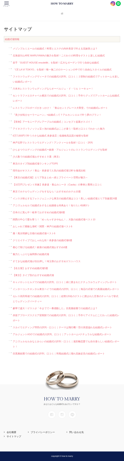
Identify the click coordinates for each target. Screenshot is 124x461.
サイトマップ (14, 436)
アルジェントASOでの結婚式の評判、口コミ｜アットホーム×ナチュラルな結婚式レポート (62, 334)
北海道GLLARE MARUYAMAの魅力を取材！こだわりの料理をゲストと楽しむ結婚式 (59, 55)
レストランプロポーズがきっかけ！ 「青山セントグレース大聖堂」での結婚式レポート (60, 107)
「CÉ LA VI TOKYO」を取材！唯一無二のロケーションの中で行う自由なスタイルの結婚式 (62, 69)
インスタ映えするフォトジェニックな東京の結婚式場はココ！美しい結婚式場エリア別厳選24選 (65, 198)
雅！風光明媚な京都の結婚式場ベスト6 (34, 233)
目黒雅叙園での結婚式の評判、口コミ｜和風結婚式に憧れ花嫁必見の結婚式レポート (59, 353)
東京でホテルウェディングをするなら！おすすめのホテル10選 (47, 191)
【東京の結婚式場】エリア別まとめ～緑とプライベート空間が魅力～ (50, 177)
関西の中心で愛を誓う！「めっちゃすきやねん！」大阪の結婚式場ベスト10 (54, 219)
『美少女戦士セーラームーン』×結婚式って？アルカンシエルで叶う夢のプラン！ (57, 114)
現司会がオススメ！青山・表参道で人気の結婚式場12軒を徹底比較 (49, 170)
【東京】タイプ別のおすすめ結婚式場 (33, 275)
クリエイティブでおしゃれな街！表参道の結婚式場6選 (42, 240)
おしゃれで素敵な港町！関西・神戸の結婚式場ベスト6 (42, 226)
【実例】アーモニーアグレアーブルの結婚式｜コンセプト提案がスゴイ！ (53, 121)
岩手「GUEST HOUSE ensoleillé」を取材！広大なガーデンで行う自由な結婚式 (56, 62)
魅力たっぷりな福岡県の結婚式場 (31, 254)
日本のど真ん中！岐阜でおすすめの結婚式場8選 (39, 212)
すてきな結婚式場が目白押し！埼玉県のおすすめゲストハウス (47, 261)
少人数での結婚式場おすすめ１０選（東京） (37, 156)
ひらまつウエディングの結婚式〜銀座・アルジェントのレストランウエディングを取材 (60, 149)
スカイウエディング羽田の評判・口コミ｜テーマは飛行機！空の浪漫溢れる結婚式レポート (62, 327)
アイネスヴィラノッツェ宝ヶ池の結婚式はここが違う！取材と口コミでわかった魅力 (59, 128)
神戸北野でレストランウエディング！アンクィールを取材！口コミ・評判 (53, 142)
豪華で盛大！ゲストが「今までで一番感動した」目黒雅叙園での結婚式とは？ (55, 308)
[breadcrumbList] (62, 14)
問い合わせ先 (76, 432)
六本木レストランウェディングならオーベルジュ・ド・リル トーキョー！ (53, 88)
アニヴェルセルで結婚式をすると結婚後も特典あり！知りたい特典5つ (51, 205)
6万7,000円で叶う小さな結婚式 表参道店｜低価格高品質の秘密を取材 (50, 135)
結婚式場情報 (12, 39)
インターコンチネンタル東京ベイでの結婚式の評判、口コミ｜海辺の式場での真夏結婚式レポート (66, 289)
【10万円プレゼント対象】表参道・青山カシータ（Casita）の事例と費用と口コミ (57, 184)
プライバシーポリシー (43, 432)
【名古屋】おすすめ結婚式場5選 (30, 268)
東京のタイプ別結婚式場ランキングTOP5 (35, 163)
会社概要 (11, 432)
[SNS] (52, 415)
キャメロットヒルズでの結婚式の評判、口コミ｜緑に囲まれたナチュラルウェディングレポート (65, 282)
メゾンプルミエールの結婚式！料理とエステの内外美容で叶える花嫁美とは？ (55, 48)
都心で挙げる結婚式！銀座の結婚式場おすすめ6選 (40, 247)
